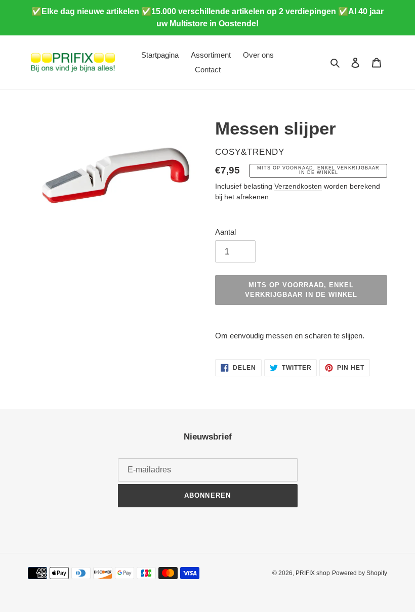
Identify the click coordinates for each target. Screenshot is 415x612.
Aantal (225, 232)
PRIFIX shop (313, 573)
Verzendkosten (298, 186)
